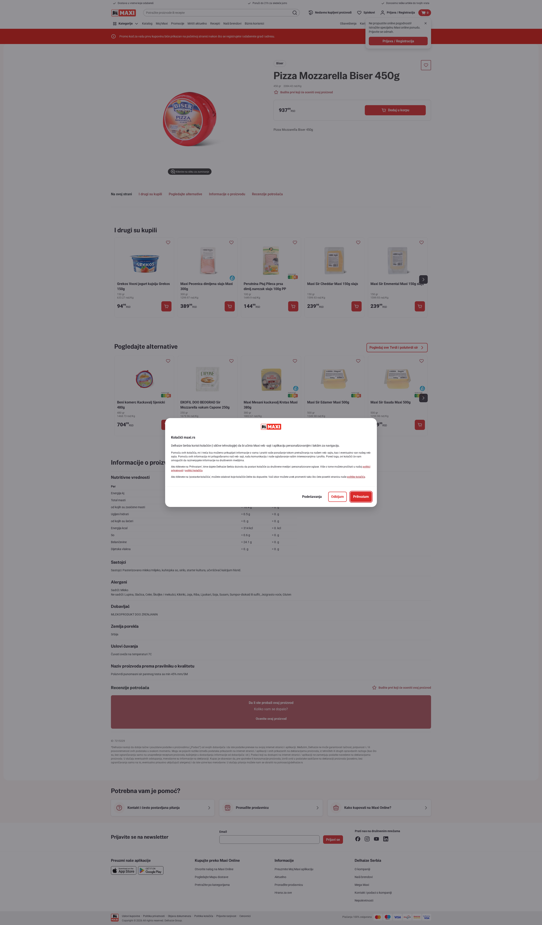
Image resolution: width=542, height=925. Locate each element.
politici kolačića (193, 470)
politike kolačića (356, 476)
